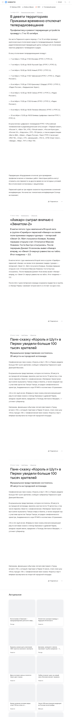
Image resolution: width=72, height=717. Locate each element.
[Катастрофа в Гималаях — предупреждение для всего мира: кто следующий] (22, 613)
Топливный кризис (50, 7)
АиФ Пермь (24, 335)
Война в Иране (29, 7)
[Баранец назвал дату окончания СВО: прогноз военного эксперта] (22, 641)
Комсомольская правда (27, 12)
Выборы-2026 (16, 7)
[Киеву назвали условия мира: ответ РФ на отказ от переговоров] (22, 697)
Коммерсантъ (25, 215)
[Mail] (6, 2)
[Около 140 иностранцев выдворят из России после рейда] (50, 697)
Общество (40, 12)
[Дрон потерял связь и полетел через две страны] (22, 669)
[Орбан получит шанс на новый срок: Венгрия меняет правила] (50, 669)
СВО (38, 7)
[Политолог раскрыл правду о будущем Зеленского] (50, 613)
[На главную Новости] (11, 2)
